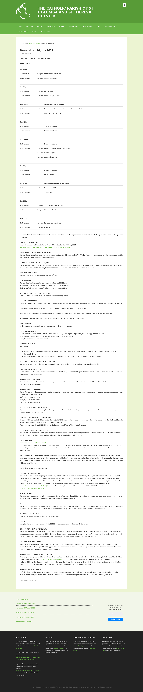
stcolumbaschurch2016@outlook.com (54, 559)
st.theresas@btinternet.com (26, 659)
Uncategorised (31, 580)
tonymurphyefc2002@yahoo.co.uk (32, 488)
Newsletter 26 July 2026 (24, 621)
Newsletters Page (78, 646)
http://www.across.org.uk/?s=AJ (35, 486)
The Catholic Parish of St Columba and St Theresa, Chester (65, 11)
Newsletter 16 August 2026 (25, 608)
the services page (59, 648)
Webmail (109, 687)
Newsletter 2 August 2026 (25, 617)
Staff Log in (101, 687)
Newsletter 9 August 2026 (25, 612)
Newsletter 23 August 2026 (25, 603)
